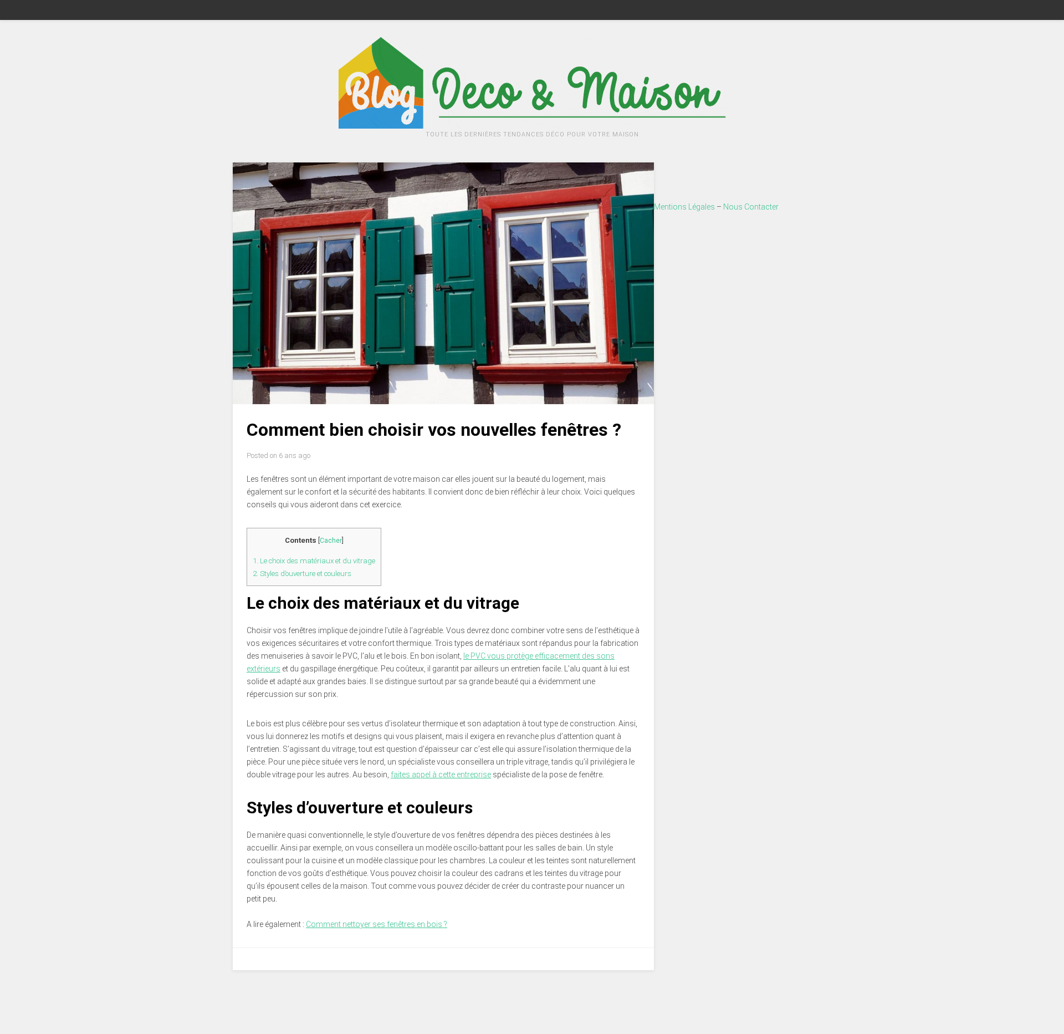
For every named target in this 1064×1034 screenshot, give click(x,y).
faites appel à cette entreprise (441, 774)
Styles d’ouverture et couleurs (302, 573)
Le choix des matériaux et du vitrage (314, 561)
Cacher (331, 540)
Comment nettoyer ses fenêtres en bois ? (376, 924)
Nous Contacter (751, 206)
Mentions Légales (684, 206)
